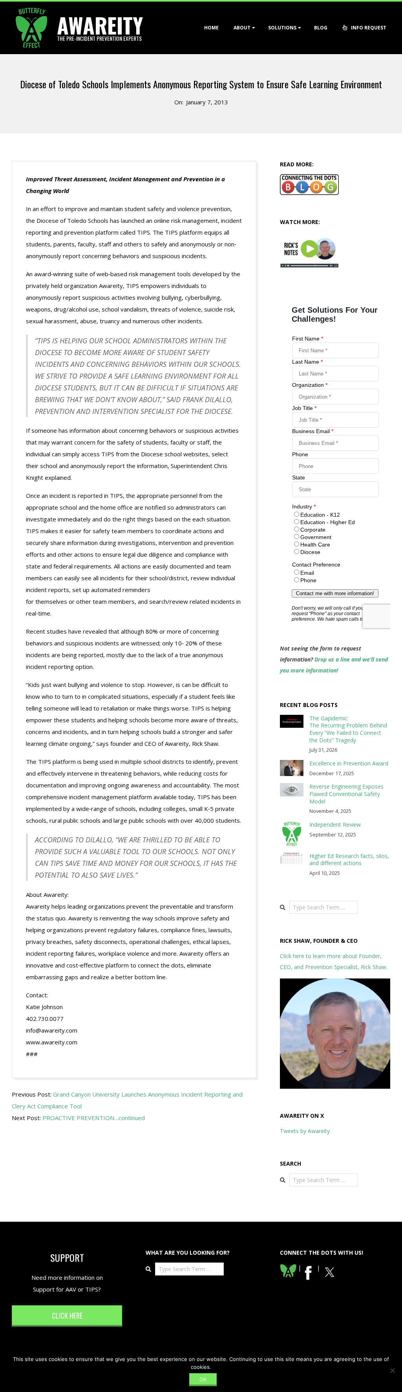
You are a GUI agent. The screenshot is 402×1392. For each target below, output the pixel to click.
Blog (320, 27)
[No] (392, 1370)
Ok (202, 1379)
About (242, 27)
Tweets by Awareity (305, 1131)
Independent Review (335, 824)
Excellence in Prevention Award (348, 763)
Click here (67, 1315)
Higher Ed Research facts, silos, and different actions (349, 859)
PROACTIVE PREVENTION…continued (93, 1118)
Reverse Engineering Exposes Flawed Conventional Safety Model (346, 794)
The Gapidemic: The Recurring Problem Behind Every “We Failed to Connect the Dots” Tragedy (348, 729)
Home (211, 27)
